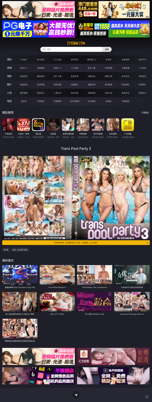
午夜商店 (41, 101)
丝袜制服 (108, 68)
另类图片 (142, 84)
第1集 (6, 250)
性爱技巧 (142, 93)
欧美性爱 (74, 76)
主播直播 (125, 68)
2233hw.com (76, 43)
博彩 (9, 59)
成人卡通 (57, 76)
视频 (9, 67)
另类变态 (142, 76)
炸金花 (108, 59)
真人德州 (41, 59)
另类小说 (108, 93)
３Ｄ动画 (74, 68)
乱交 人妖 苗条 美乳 (20, 250)
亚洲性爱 (24, 76)
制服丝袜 (91, 76)
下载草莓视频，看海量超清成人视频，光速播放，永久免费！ (76, 242)
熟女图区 (125, 84)
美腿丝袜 (91, 84)
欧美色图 (57, 84)
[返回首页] (147, 397)
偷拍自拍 (41, 76)
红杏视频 (91, 101)
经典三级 (108, 76)
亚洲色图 (41, 84)
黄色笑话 (125, 93)
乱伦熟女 (125, 76)
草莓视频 (57, 101)
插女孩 (24, 101)
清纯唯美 (108, 84)
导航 (9, 101)
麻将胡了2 (91, 59)
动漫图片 (74, 84)
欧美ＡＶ (57, 68)
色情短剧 (125, 101)
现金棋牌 (125, 59)
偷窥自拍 (24, 84)
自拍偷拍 (41, 68)
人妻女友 (57, 93)
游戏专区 (74, 59)
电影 (9, 76)
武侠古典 (74, 93)
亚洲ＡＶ (24, 68)
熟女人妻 (91, 68)
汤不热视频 (74, 101)
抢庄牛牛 (142, 59)
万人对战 (57, 59)
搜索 (107, 49)
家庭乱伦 (41, 93)
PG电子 (24, 59)
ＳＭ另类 (142, 68)
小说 (9, 92)
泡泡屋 (108, 101)
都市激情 (24, 93)
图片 (9, 84)
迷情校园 (91, 93)
